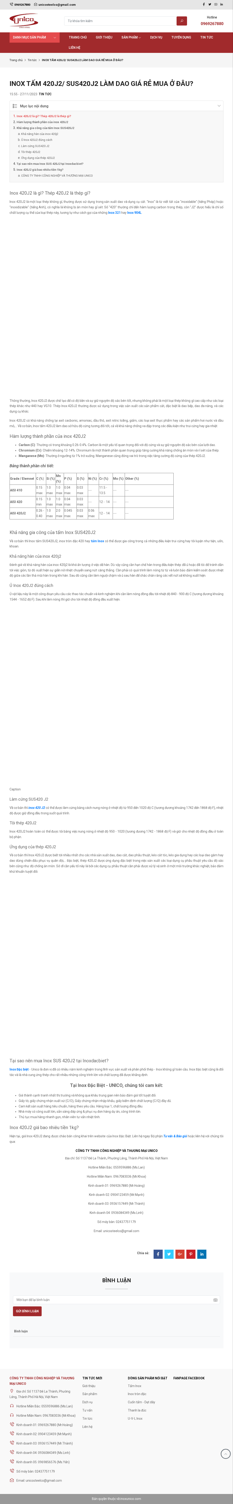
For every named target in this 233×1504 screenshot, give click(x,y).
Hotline (212, 20)
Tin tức (206, 37)
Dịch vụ (156, 37)
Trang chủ (78, 37)
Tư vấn (87, 1410)
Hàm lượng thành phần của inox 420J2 (42, 122)
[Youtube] (216, 4)
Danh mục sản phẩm (29, 37)
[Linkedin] (221, 4)
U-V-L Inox (135, 1418)
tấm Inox (97, 541)
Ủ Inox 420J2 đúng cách (36, 140)
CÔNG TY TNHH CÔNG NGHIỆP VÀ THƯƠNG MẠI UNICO (57, 175)
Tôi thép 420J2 (30, 152)
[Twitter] (210, 4)
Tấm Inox (134, 1386)
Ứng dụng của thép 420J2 (38, 158)
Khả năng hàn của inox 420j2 (39, 134)
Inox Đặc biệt (19, 1069)
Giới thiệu (104, 37)
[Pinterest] (190, 1254)
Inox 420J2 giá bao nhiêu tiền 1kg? (40, 169)
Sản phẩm (130, 37)
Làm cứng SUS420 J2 (35, 146)
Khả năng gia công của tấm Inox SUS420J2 (45, 128)
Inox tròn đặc (137, 1394)
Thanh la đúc (137, 1410)
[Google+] (180, 1254)
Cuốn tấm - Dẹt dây (141, 1402)
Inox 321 (114, 212)
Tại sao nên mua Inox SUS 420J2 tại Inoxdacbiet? (50, 163)
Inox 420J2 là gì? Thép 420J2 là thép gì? (44, 116)
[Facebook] (204, 4)
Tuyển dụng (181, 37)
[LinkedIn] (201, 1254)
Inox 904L (134, 212)
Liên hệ (74, 47)
